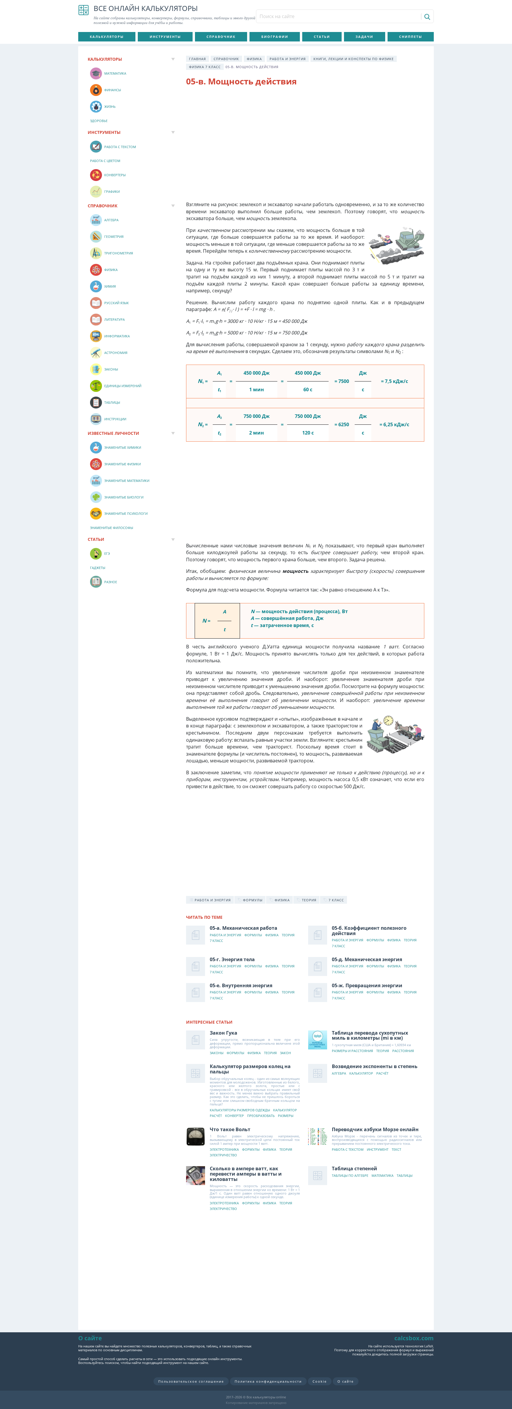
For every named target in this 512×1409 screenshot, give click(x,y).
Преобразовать (261, 1116)
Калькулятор (285, 1110)
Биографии (274, 36)
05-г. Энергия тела (232, 959)
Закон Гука (223, 1033)
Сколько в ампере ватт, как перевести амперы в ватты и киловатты (246, 1173)
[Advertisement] (305, 139)
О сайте (345, 1381)
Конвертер (234, 1116)
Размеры (285, 1116)
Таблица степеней (354, 1168)
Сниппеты (410, 36)
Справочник (221, 36)
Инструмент (377, 1150)
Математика (382, 1176)
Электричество (223, 1155)
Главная (197, 59)
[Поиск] (427, 16)
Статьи (322, 36)
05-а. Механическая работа (243, 928)
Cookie (320, 1381)
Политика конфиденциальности (268, 1381)
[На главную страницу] (83, 15)
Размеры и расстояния (352, 1051)
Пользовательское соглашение (191, 1381)
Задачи (364, 36)
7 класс (216, 941)
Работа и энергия (288, 59)
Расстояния (403, 1051)
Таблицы (404, 1176)
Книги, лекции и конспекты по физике (353, 59)
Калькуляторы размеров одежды (240, 1110)
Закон (285, 1053)
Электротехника (224, 1150)
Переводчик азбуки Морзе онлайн (375, 1129)
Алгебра (339, 1073)
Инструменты (165, 36)
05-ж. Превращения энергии (367, 985)
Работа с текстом (348, 1150)
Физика (254, 59)
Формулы (253, 935)
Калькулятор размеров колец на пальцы (250, 1069)
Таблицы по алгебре (350, 1176)
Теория (288, 935)
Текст (396, 1150)
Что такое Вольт (230, 1129)
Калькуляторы (107, 36)
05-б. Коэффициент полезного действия (369, 931)
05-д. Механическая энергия (367, 959)
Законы (216, 1053)
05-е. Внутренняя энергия (241, 985)
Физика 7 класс (205, 67)
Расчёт (216, 1116)
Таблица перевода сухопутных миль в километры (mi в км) (370, 1035)
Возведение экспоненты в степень (374, 1066)
